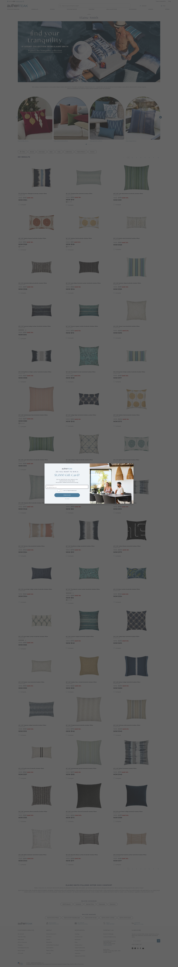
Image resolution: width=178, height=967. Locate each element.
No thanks (67, 498)
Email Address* (50, 485)
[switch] (60, 490)
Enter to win (67, 495)
